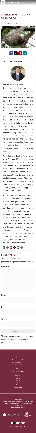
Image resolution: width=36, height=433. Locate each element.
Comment (5, 266)
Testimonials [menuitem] (18, 380)
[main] (18, 174)
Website (4, 319)
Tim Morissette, (13, 84)
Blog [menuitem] (18, 382)
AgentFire (23, 427)
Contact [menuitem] (18, 385)
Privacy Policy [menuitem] (18, 387)
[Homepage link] (12, 2)
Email (4, 307)
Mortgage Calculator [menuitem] (18, 362)
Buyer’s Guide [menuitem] (18, 364)
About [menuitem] (18, 378)
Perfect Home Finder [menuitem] (18, 360)
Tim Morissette (7, 23)
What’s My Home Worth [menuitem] (18, 371)
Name (4, 295)
